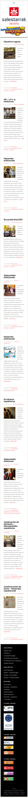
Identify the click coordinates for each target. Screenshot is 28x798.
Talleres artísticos (9, 663)
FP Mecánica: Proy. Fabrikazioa (12, 660)
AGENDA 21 (7, 653)
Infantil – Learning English (11, 672)
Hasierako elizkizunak (9, 159)
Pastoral (6, 90)
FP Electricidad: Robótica (11, 658)
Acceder (22, 794)
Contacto (5, 792)
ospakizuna (7, 390)
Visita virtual (7, 684)
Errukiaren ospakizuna (9, 400)
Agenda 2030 (8, 651)
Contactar (6, 689)
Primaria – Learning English (11, 677)
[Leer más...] (13, 81)
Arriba (14, 788)
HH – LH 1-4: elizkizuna (10, 100)
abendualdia (15, 510)
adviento (21, 576)
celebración (15, 89)
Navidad (20, 326)
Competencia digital (9, 655)
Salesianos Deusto (14, 15)
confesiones (7, 450)
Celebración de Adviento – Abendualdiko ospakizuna (11, 525)
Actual (12, 87)
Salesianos (11, 90)
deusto (20, 89)
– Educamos (7, 699)
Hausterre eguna (12, 41)
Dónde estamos (8, 692)
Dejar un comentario (18, 44)
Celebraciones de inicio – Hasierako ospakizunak (12, 589)
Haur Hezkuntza (8, 670)
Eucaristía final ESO (13, 219)
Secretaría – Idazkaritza (10, 687)
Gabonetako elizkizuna (10, 460)
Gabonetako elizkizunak (10, 276)
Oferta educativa (8, 694)
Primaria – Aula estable (10, 675)
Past (16, 87)
